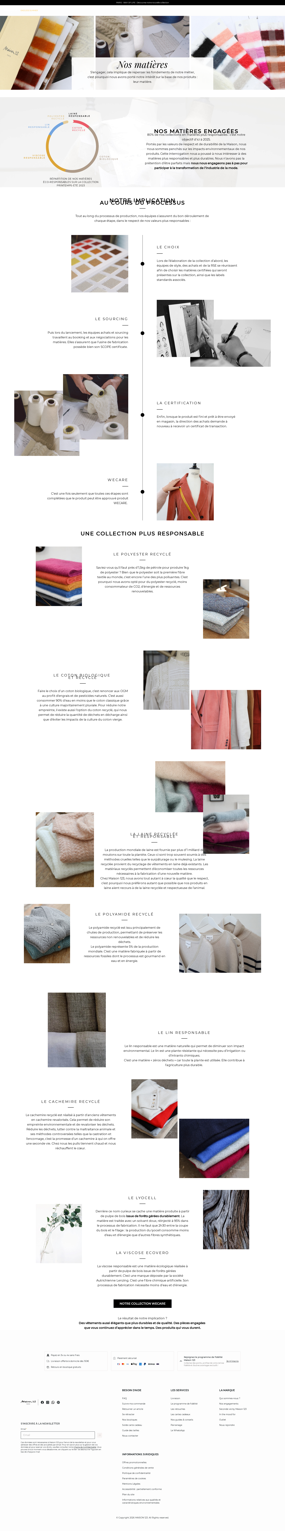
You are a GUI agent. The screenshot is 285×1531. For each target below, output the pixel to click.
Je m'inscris (232, 1361)
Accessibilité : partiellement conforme (142, 1489)
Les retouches (178, 1409)
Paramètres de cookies (134, 1478)
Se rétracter (128, 1414)
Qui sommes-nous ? (229, 1398)
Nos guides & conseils (182, 1419)
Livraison (175, 1398)
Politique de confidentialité (136, 1473)
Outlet (222, 1419)
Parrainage (176, 1425)
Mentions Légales (131, 1483)
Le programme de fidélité (184, 1403)
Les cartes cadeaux (180, 1414)
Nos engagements (228, 1403)
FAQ (124, 1398)
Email (24, 1429)
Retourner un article (132, 1409)
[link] (29, 10)
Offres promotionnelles (134, 1462)
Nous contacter (130, 1435)
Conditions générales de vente (138, 1467)
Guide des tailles (130, 1430)
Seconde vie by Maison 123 (233, 1409)
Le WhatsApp (178, 1430)
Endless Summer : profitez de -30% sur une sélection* (142, 2)
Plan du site (128, 1494)
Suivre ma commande (133, 1403)
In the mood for (227, 1414)
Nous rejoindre (227, 1425)
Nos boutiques (129, 1419)
